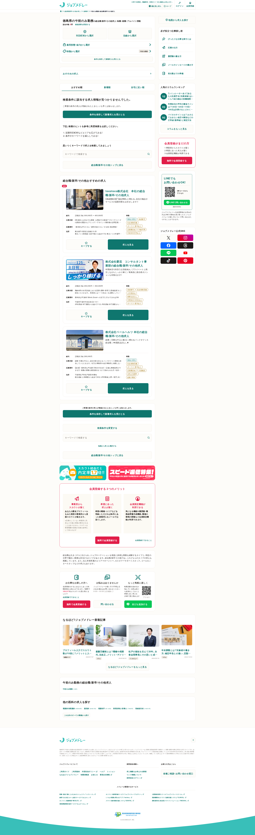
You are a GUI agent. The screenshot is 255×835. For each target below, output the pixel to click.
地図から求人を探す (178, 19)
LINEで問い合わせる (179, 202)
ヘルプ (102, 771)
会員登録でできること (143, 540)
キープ (168, 6)
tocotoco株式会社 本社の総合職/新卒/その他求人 (125, 193)
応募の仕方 (173, 47)
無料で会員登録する (107, 540)
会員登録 (190, 6)
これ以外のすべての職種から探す (76, 715)
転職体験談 (85, 774)
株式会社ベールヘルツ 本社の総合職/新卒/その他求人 (126, 334)
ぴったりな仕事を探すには (179, 39)
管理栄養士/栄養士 (123, 708)
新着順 (107, 87)
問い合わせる (107, 604)
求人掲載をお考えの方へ (164, 2)
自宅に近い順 (137, 87)
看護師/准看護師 (72, 708)
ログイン (180, 6)
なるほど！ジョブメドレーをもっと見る (127, 666)
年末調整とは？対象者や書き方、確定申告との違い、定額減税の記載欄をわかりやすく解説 (176, 651)
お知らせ (94, 774)
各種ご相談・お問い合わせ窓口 (178, 773)
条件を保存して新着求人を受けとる (107, 59)
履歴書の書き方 (175, 56)
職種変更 (145, 2)
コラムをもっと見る (177, 128)
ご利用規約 (76, 771)
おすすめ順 (76, 87)
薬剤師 (90, 708)
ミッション (111, 771)
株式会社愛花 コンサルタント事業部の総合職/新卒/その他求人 (126, 263)
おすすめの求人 (70, 73)
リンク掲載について (134, 774)
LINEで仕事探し (137, 2)
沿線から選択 (130, 35)
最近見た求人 (156, 6)
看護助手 (104, 708)
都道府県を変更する (82, 24)
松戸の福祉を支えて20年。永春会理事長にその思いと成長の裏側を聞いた (143, 653)
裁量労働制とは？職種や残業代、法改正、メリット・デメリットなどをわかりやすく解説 (111, 653)
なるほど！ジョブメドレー (69, 774)
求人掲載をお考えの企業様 (137, 771)
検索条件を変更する (107, 427)
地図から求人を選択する (107, 446)
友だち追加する (139, 604)
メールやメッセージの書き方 (180, 64)
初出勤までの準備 (175, 73)
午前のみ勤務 (70, 689)
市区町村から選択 (85, 35)
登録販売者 (143, 708)
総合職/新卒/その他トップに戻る (107, 164)
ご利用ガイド (152, 2)
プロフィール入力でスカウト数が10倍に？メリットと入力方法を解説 (77, 651)
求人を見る (128, 244)
